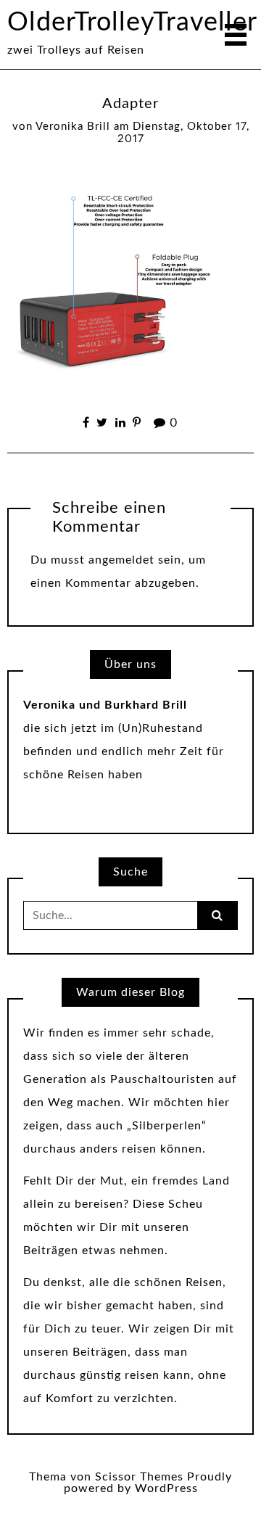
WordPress (166, 1488)
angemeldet (121, 560)
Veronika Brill (73, 126)
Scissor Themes (139, 1477)
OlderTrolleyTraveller (132, 22)
